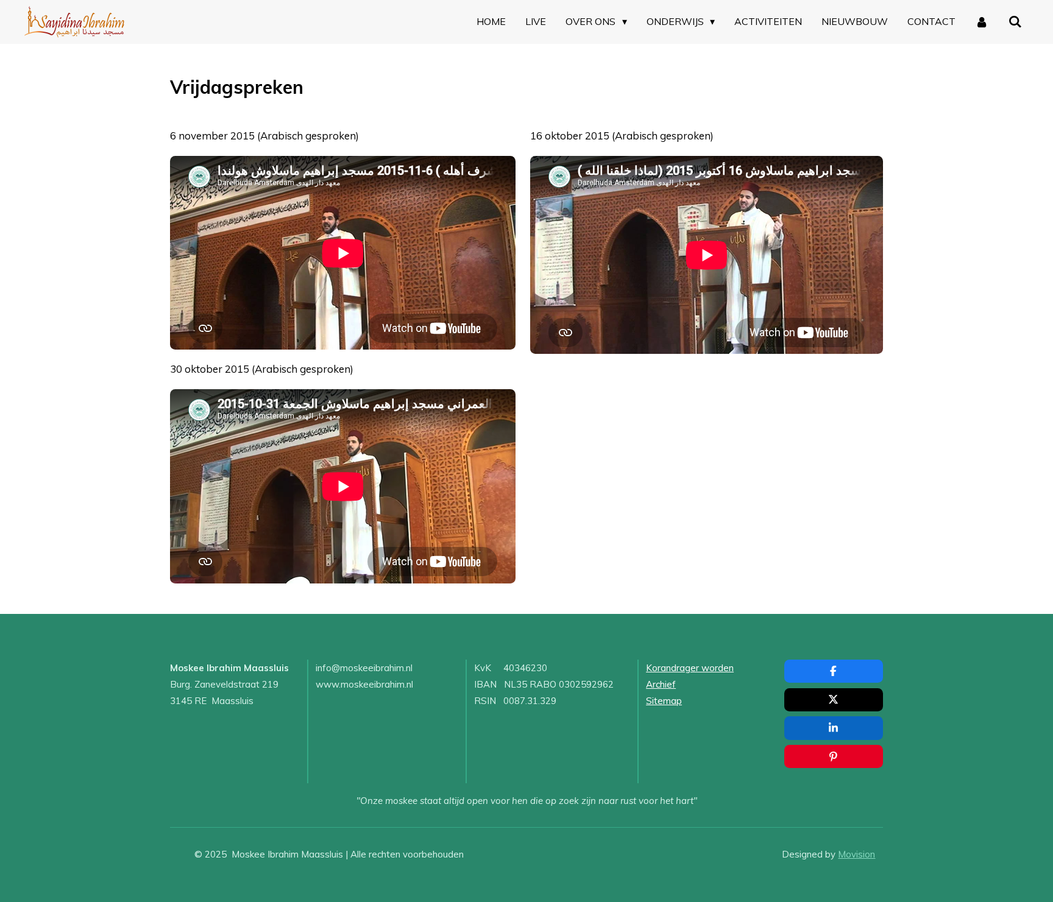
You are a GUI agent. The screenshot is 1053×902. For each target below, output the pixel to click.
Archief (661, 684)
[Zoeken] (1015, 22)
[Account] (981, 22)
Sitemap (664, 700)
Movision (856, 854)
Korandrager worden (690, 668)
